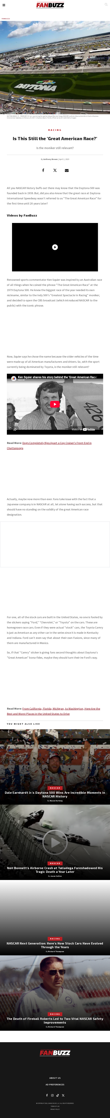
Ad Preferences (55, 1084)
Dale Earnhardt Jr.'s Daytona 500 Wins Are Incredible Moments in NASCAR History (55, 794)
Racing (55, 130)
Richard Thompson (56, 951)
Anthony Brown (50, 159)
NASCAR (55, 788)
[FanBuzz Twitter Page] (63, 1095)
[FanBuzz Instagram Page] (52, 1095)
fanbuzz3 (6, 19)
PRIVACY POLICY (55, 1109)
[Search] (106, 4)
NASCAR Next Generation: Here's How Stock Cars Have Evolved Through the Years (55, 945)
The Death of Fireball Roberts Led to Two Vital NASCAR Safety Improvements (55, 1020)
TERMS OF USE (55, 1106)
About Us (55, 1077)
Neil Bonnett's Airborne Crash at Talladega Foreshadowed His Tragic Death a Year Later (55, 869)
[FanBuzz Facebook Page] (47, 1095)
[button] (4, 5)
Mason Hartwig (56, 801)
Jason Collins (56, 876)
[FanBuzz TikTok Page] (57, 1095)
